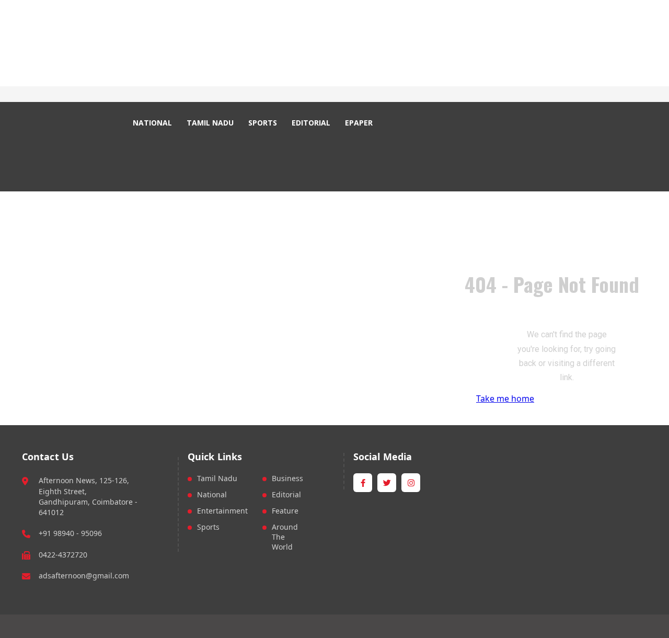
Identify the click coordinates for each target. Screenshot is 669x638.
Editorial (286, 494)
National (212, 494)
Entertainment (222, 511)
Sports (208, 527)
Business (287, 478)
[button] (401, 123)
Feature (285, 511)
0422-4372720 (63, 555)
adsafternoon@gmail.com (84, 575)
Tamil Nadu (217, 478)
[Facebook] (229, 94)
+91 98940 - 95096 (70, 533)
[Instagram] (253, 94)
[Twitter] (241, 94)
